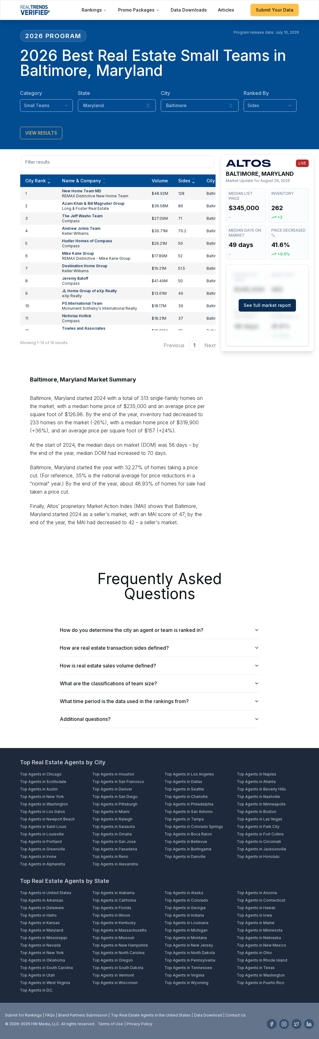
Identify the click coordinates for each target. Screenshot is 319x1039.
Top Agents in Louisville (42, 834)
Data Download (208, 1015)
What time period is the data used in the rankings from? (124, 701)
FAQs (50, 1015)
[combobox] (46, 105)
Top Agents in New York (42, 796)
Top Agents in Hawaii (256, 907)
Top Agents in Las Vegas (259, 819)
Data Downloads (189, 9)
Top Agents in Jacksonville (261, 849)
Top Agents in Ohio (254, 952)
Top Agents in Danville (185, 856)
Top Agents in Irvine (38, 856)
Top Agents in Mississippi (43, 937)
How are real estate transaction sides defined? (114, 648)
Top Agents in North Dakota (189, 952)
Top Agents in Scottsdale (43, 781)
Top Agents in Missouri (113, 937)
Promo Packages (136, 9)
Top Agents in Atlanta (256, 781)
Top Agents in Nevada (40, 945)
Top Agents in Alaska (183, 892)
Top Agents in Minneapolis (261, 804)
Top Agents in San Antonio (188, 811)
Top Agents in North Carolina (118, 952)
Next (210, 345)
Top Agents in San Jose (114, 841)
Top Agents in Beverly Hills (261, 789)
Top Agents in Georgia (185, 907)
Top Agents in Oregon (112, 960)
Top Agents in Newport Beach (47, 819)
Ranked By (256, 93)
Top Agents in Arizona (257, 892)
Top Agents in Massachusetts (119, 930)
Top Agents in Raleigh (112, 819)
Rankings (92, 9)
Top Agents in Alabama (113, 892)
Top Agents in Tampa (184, 819)
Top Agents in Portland (41, 841)
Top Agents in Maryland (41, 930)
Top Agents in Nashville (258, 796)
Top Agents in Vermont (113, 975)
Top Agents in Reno (110, 856)
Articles (226, 9)
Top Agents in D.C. (36, 990)
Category (31, 93)
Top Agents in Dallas (183, 781)
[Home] (35, 10)
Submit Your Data (274, 9)
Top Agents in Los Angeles (189, 774)
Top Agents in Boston (256, 811)
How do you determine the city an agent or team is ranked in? (131, 630)
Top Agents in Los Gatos (42, 811)
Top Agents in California (114, 900)
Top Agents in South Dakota (117, 967)
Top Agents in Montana (185, 937)
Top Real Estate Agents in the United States (151, 1015)
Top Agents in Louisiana (186, 922)
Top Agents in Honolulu (258, 856)
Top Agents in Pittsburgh (114, 804)
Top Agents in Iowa (254, 915)
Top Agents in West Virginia (45, 982)
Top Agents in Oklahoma (42, 960)
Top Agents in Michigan (185, 930)
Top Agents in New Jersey (188, 945)
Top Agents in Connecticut (261, 900)
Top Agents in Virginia (184, 975)
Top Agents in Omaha (112, 834)
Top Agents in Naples (256, 774)
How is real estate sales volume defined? (108, 665)
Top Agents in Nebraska (259, 937)
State (84, 93)
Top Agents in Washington (44, 804)
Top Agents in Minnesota (260, 930)
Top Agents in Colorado (186, 900)
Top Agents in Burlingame (188, 849)
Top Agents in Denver (112, 789)
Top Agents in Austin (39, 789)
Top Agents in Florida (111, 907)
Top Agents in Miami (111, 811)
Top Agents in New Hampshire (120, 945)
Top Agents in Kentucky (114, 922)
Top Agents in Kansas (40, 922)
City (165, 93)
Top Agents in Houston (113, 774)
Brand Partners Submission (82, 1015)
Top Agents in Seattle (184, 789)
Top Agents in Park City (258, 826)
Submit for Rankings (23, 1015)
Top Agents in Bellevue (185, 841)
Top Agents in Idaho (38, 915)
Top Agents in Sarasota (113, 826)
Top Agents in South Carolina (46, 967)
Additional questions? (85, 719)
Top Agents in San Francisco (118, 781)
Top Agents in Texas (256, 967)
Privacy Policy (139, 1024)
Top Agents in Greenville (42, 849)
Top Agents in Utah (37, 975)
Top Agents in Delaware (42, 907)
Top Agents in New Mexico (261, 945)
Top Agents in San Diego (115, 796)
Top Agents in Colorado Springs (193, 826)
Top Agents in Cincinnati (259, 841)
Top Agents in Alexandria (115, 864)
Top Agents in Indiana (184, 915)
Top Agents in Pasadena (114, 849)
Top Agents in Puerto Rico (260, 982)
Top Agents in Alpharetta (42, 864)
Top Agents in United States (45, 892)
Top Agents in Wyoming (186, 982)
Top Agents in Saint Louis (43, 826)
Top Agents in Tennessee (188, 967)
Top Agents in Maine (255, 922)
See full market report (267, 305)
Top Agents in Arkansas (41, 900)
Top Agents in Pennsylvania (189, 960)
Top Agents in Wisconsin (115, 982)
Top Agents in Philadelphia (188, 804)
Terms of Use (110, 1024)
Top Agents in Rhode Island (262, 960)
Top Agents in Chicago (41, 774)
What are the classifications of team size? (108, 683)
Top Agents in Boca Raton (188, 834)
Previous (174, 345)
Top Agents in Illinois (111, 915)
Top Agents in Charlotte (186, 796)
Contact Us (236, 1015)
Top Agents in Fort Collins (260, 834)
